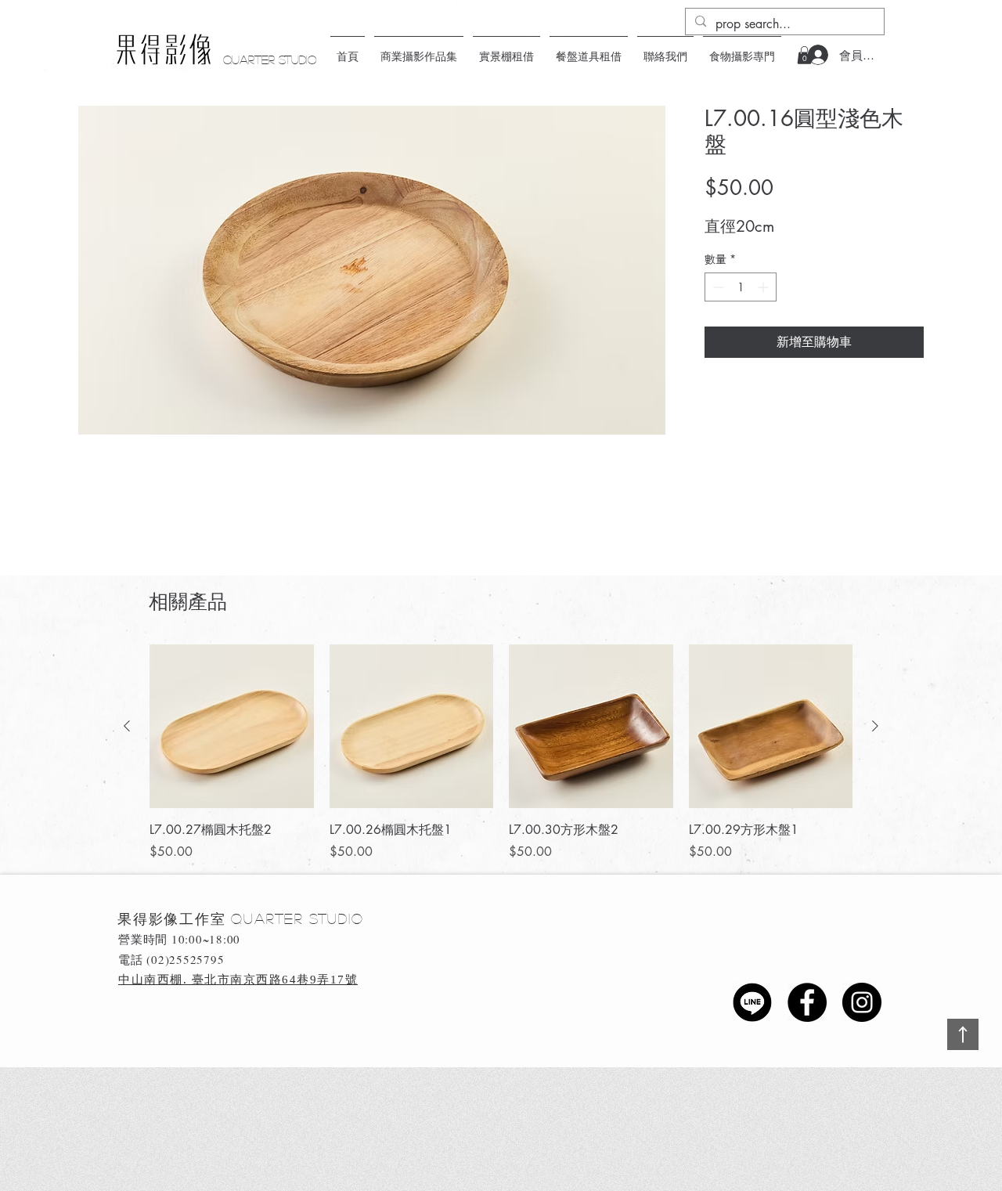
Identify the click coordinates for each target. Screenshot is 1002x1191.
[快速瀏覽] (232, 726)
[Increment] (764, 287)
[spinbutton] (740, 287)
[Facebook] (807, 1002)
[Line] (752, 1002)
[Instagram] (861, 1002)
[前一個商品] (126, 725)
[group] (501, 753)
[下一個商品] (875, 725)
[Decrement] (716, 287)
